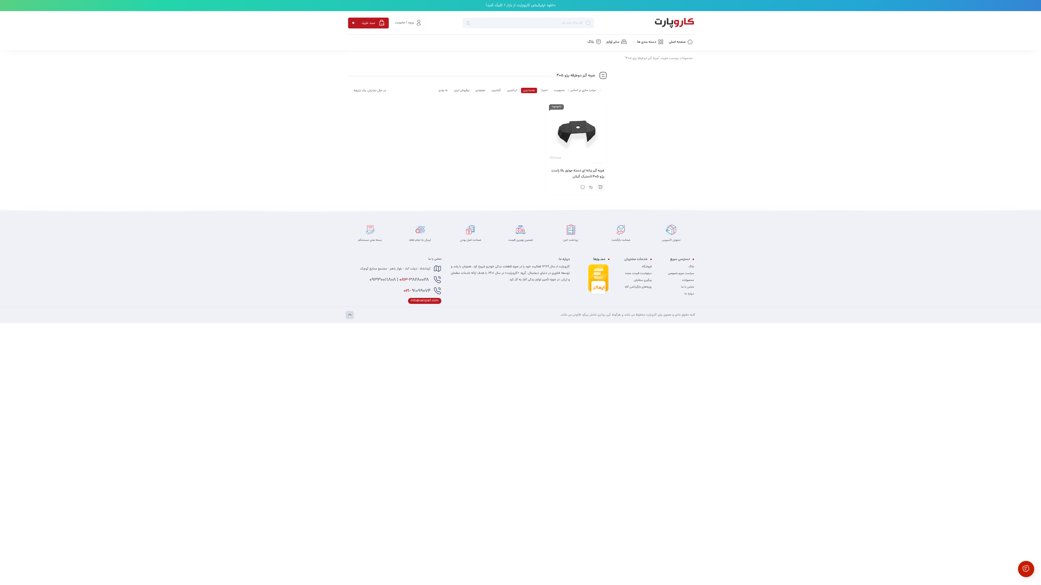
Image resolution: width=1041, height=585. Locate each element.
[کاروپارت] (674, 23)
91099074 (417, 291)
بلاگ (691, 267)
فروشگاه (647, 267)
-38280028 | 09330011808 (400, 280)
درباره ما (689, 294)
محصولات (688, 280)
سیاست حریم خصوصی (681, 273)
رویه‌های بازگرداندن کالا (638, 287)
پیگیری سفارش (643, 280)
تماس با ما (687, 287)
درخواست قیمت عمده (638, 273)
